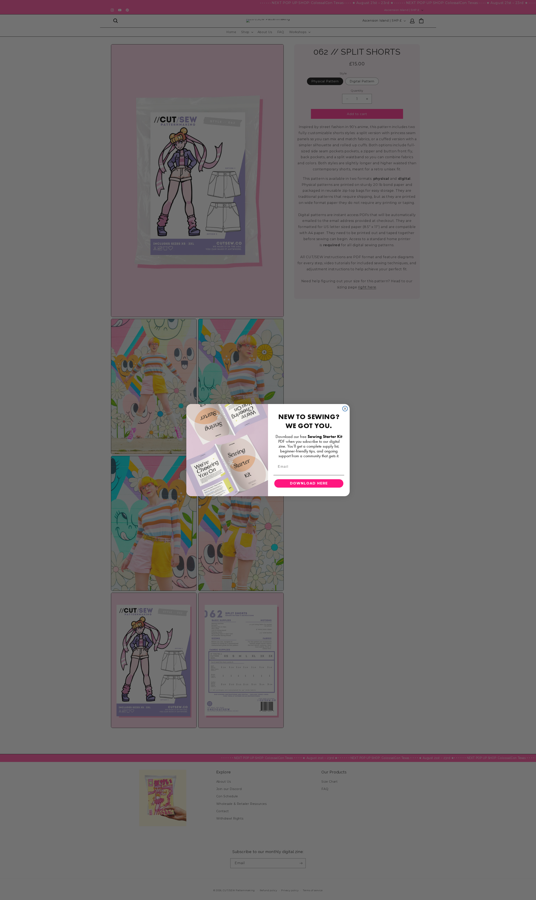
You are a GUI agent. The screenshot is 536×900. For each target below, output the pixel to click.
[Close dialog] (345, 408)
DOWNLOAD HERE (309, 483)
